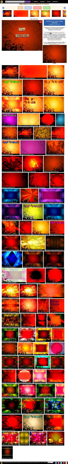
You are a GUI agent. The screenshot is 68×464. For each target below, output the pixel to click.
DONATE (55, 1)
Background (37, 7)
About (48, 1)
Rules (42, 462)
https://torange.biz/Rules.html (54, 39)
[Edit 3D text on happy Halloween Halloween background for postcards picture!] (40, 22)
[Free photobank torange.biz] (1, 1)
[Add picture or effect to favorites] (3, 22)
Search (28, 1)
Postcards (46, 7)
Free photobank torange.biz (57, 32)
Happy (20, 7)
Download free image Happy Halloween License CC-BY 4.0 (54, 22)
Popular (42, 1)
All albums (45, 462)
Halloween (28, 7)
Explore (36, 1)
